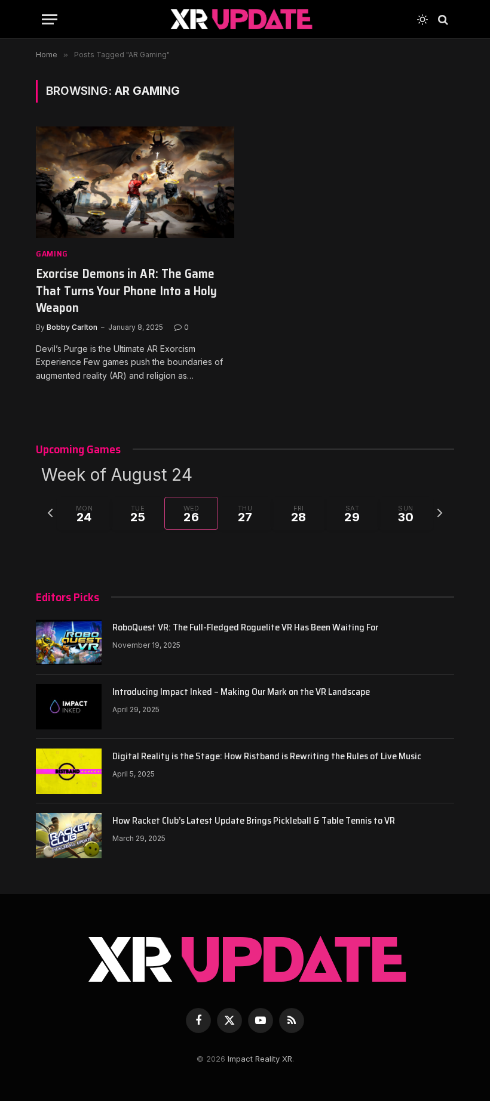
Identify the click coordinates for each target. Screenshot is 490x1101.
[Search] (442, 19)
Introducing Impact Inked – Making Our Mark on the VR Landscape (241, 692)
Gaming (52, 254)
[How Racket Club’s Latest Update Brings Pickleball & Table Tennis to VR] (69, 835)
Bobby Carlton (72, 327)
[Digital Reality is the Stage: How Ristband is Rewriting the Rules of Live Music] (69, 771)
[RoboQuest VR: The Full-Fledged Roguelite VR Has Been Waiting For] (69, 642)
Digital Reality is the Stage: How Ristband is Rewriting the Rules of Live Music (266, 756)
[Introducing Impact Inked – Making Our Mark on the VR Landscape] (69, 706)
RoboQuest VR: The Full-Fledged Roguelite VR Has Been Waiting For (245, 628)
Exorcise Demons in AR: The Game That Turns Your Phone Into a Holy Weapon (126, 291)
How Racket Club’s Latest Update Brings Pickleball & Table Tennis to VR (253, 821)
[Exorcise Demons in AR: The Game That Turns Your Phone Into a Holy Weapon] (135, 182)
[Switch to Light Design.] (422, 19)
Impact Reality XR (260, 1058)
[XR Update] (240, 19)
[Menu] (49, 19)
